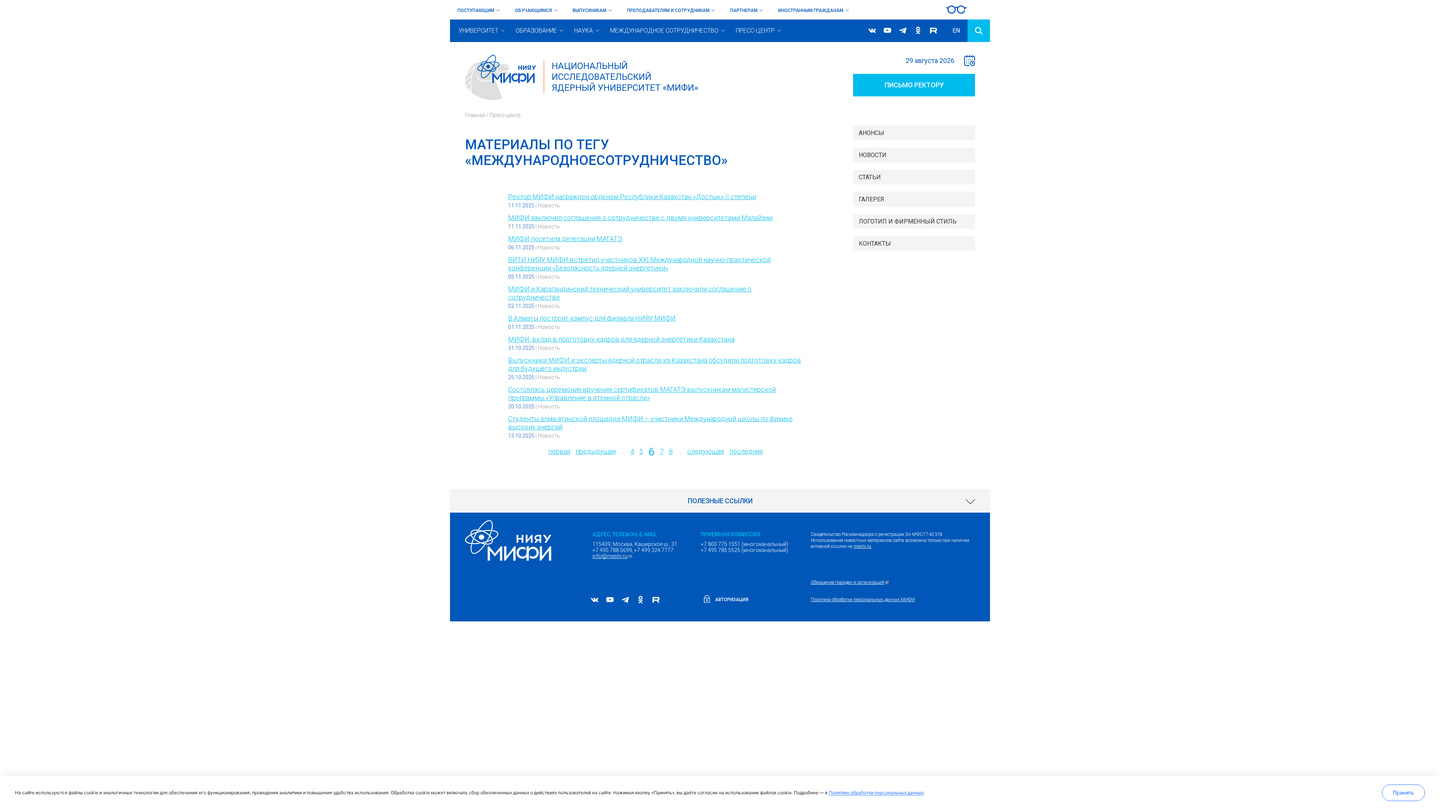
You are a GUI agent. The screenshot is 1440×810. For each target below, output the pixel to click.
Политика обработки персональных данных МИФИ (863, 599)
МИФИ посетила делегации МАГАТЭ (565, 239)
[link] (720, 501)
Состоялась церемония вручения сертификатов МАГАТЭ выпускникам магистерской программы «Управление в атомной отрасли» (642, 394)
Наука (583, 30)
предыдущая (596, 451)
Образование (536, 30)
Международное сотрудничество (664, 30)
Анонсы (871, 132)
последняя (746, 451)
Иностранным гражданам (810, 10)
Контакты (875, 243)
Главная (475, 115)
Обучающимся (533, 10)
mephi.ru (862, 546)
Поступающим (476, 10)
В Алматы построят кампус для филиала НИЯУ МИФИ (592, 318)
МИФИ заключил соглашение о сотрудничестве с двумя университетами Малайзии (640, 218)
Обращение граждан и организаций (851, 582)
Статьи (870, 177)
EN (956, 30)
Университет (478, 30)
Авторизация (731, 599)
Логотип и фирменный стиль (908, 221)
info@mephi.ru (613, 556)
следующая (705, 451)
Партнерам (744, 10)
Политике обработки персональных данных (876, 792)
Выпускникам (589, 10)
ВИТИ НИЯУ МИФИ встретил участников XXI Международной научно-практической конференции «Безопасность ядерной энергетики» (639, 264)
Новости (872, 155)
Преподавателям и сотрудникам (668, 10)
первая (559, 451)
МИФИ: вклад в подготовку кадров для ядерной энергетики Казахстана (621, 339)
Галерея (871, 199)
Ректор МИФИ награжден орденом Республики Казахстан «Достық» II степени (632, 197)
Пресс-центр (755, 30)
